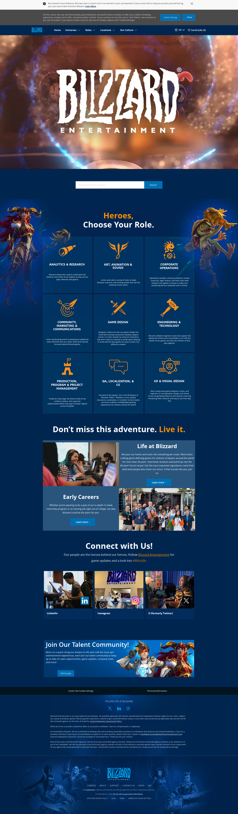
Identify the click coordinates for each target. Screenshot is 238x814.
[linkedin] (119, 709)
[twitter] (110, 709)
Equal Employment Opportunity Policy (105, 721)
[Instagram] (119, 595)
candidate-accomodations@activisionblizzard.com (161, 734)
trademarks (90, 790)
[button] (170, 17)
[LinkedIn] (68, 595)
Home (57, 30)
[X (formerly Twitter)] (169, 595)
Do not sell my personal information (128, 794)
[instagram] (128, 709)
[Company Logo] (41, 30)
